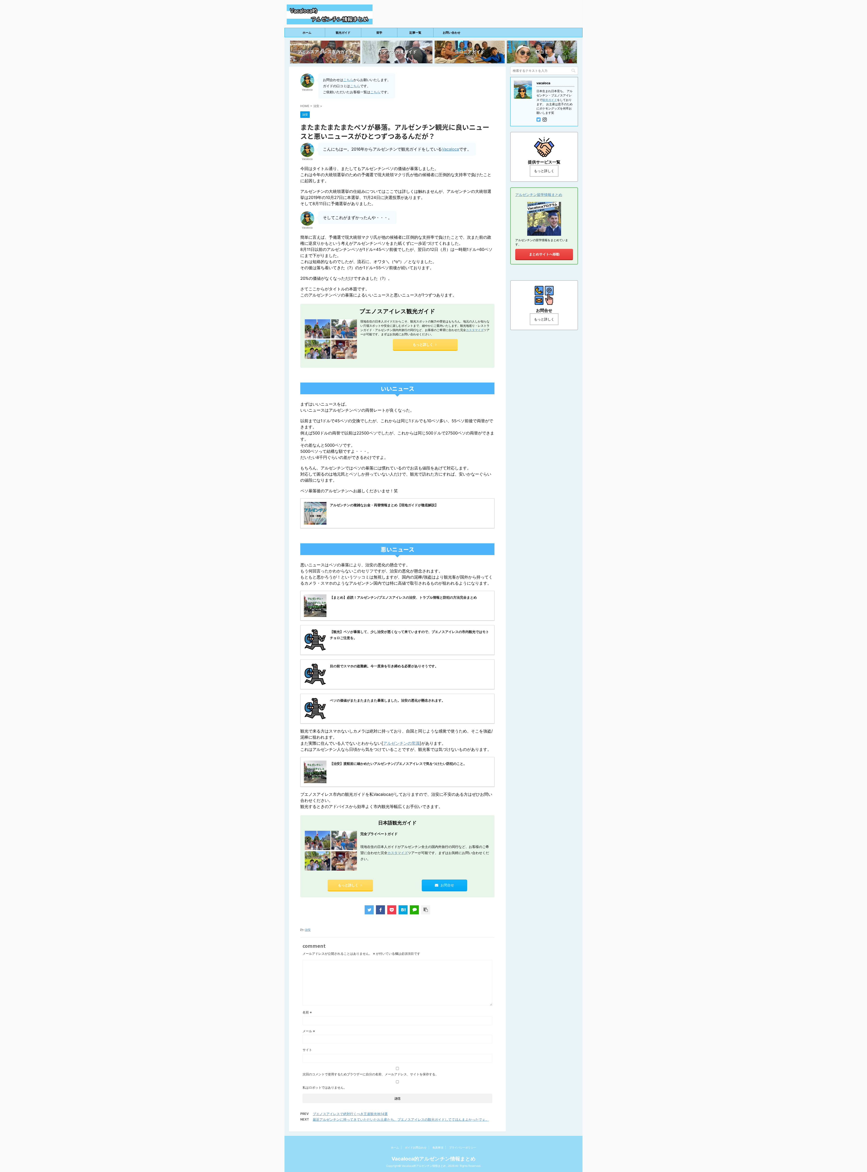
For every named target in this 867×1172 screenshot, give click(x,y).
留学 (379, 32)
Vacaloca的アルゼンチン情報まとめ (434, 1159)
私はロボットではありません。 (325, 1087)
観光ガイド (343, 32)
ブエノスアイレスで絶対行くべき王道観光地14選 (350, 1114)
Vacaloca (450, 149)
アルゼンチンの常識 (401, 743)
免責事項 (437, 1147)
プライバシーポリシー (462, 1147)
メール (309, 1031)
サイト (307, 1050)
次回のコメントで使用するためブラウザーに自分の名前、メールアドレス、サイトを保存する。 (370, 1074)
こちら (348, 80)
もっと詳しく (423, 344)
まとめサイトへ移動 (544, 254)
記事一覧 (415, 32)
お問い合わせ (451, 32)
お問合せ (447, 885)
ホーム (307, 32)
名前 (307, 1012)
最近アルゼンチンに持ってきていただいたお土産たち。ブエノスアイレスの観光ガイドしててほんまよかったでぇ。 (401, 1119)
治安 (308, 930)
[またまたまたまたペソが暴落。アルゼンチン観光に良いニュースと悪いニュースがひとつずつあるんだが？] (403, 909)
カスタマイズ (475, 330)
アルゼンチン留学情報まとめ (538, 194)
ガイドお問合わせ (416, 1147)
